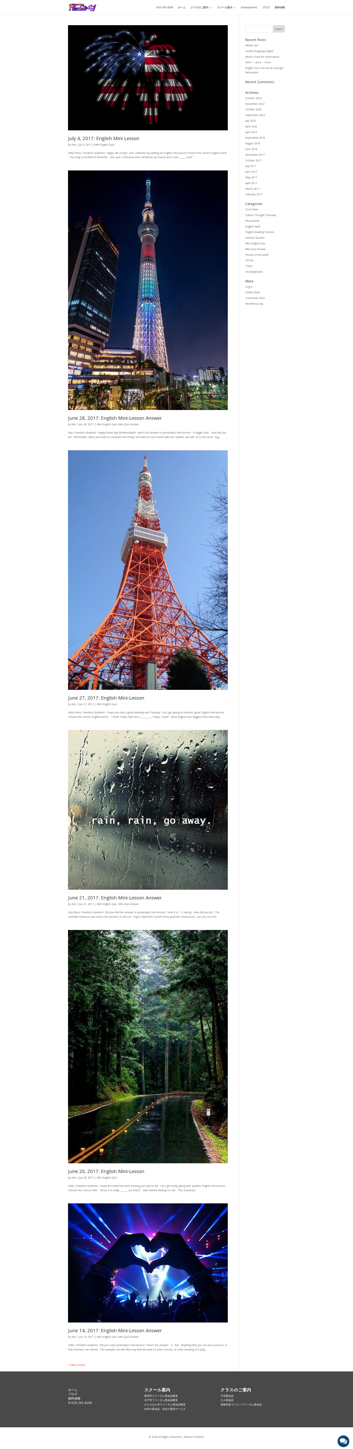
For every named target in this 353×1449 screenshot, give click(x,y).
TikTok (249, 260)
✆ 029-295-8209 (80, 1403)
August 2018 (252, 143)
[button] (343, 1441)
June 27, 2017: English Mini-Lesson (106, 697)
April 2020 (251, 126)
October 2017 (253, 160)
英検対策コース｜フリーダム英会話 (241, 1404)
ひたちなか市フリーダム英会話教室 (165, 1404)
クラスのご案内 (199, 7)
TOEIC (249, 266)
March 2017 (252, 188)
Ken (74, 144)
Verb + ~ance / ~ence (258, 62)
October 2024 (253, 98)
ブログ (266, 7)
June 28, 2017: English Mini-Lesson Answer (115, 418)
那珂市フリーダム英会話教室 (161, 1396)
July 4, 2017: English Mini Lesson (103, 138)
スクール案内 (224, 7)
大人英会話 (227, 1400)
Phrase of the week (256, 254)
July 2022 (250, 120)
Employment (249, 7)
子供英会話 (227, 1396)
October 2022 (253, 109)
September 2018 (255, 137)
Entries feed (252, 292)
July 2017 (250, 166)
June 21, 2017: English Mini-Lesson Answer (115, 897)
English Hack (252, 226)
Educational (252, 220)
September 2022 (255, 115)
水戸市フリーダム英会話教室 (161, 1400)
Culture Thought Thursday (260, 215)
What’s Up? (251, 45)
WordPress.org (254, 303)
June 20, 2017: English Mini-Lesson (106, 1171)
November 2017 (255, 154)
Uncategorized (254, 271)
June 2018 (251, 149)
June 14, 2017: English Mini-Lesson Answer (115, 1330)
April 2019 (251, 132)
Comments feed (255, 298)
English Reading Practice (259, 232)
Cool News (251, 209)
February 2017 (253, 194)
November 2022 (255, 104)
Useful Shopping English (259, 51)
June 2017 (251, 171)
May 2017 (251, 177)
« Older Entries (76, 1365)
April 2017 (251, 183)
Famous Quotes (255, 237)
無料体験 (280, 7)
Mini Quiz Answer (128, 424)
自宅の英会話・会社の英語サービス (165, 1409)
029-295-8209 (164, 7)
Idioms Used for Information (262, 56)
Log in (249, 286)
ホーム (182, 7)
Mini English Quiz (104, 144)
